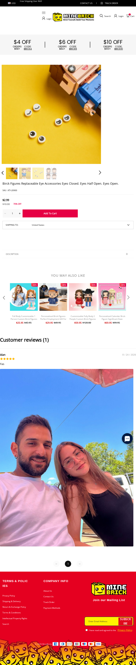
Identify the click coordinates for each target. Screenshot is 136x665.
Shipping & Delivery (11, 601)
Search (5, 624)
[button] (9, 114)
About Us (47, 590)
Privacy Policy (8, 595)
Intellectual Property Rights (14, 618)
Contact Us (48, 596)
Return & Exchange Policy (14, 607)
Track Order (111, 3)
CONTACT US (86, 3)
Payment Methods (51, 608)
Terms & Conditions (11, 612)
